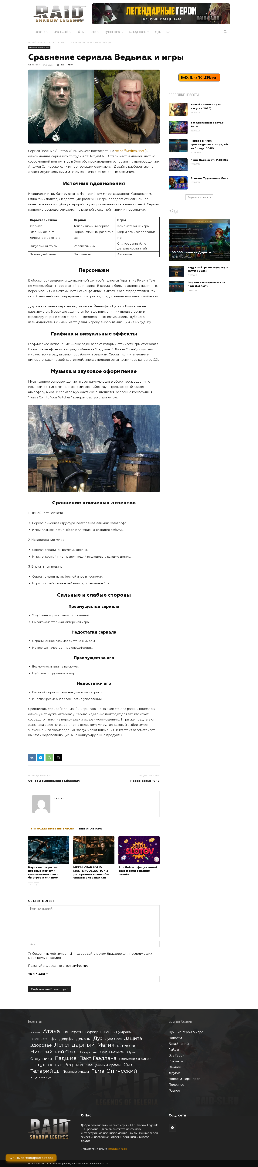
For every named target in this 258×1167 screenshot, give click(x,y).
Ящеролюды (40, 1077)
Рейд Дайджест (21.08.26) (209, 160)
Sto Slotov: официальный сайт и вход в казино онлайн (137, 871)
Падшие (65, 1058)
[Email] (58, 757)
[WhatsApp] (49, 757)
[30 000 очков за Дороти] (199, 240)
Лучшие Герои (113, 32)
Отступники (41, 1059)
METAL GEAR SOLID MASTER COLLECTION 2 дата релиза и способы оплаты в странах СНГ (91, 872)
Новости (40, 32)
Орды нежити (112, 1052)
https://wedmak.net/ (130, 151)
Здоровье (41, 1045)
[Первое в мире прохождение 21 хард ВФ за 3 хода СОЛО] (178, 145)
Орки (131, 1052)
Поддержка (45, 1064)
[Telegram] (40, 757)
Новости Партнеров (52, 42)
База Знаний (61, 32)
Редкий (73, 1065)
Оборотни (88, 1052)
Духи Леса (113, 1039)
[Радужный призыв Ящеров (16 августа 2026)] (176, 271)
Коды (157, 32)
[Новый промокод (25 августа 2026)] (178, 109)
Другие (175, 1073)
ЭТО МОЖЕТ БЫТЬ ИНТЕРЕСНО (52, 828)
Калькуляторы (137, 32)
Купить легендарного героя (31, 1158)
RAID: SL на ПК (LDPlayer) (199, 77)
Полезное (176, 1084)
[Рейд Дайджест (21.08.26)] (178, 164)
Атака (51, 1031)
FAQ (168, 32)
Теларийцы (45, 1071)
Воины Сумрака (117, 1032)
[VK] (32, 757)
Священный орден (103, 1065)
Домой (32, 42)
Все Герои (177, 1055)
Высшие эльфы (43, 1039)
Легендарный (74, 1045)
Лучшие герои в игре (186, 1032)
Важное (175, 1067)
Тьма (98, 1071)
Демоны (83, 1039)
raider (36, 64)
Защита (133, 1038)
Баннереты (73, 1032)
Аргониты (35, 1032)
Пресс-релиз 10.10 (145, 781)
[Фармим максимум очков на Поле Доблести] (176, 286)
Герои (93, 32)
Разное (174, 1090)
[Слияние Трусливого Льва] (178, 183)
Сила (130, 1064)
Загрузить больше (198, 197)
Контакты (176, 1061)
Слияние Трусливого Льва (209, 178)
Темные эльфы (76, 1071)
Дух (97, 1038)
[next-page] (36, 884)
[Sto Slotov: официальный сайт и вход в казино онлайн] (139, 850)
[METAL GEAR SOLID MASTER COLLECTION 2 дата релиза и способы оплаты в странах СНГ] (93, 850)
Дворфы (66, 1039)
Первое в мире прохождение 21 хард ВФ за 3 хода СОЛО (209, 145)
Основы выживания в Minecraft (54, 781)
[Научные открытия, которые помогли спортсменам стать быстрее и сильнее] (48, 850)
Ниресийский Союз (53, 1052)
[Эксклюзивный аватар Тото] (178, 127)
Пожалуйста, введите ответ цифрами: (58, 966)
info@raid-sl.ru (117, 1149)
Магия (105, 1045)
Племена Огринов (135, 1059)
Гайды (80, 32)
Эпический (122, 1071)
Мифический (126, 1045)
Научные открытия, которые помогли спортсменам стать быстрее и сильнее (43, 872)
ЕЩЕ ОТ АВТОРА (90, 828)
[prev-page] (30, 884)
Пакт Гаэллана (98, 1058)
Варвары (93, 1032)
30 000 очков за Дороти (191, 252)
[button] (225, 32)
